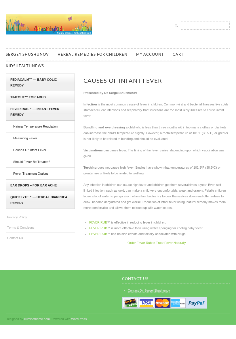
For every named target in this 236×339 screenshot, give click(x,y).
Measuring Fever (25, 138)
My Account (150, 55)
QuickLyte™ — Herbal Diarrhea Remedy (38, 200)
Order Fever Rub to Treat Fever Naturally (156, 242)
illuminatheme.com (37, 319)
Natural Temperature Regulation (35, 126)
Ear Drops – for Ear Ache (33, 185)
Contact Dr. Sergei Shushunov (149, 290)
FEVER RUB (98, 222)
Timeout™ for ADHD (28, 97)
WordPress (79, 319)
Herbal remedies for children (92, 55)
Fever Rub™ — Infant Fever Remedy (34, 111)
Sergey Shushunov (27, 55)
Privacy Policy (17, 217)
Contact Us (15, 238)
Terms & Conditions (21, 227)
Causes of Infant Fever (29, 150)
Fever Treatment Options (31, 173)
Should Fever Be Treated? (31, 161)
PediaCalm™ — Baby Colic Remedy (33, 82)
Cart (178, 55)
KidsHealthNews (25, 66)
